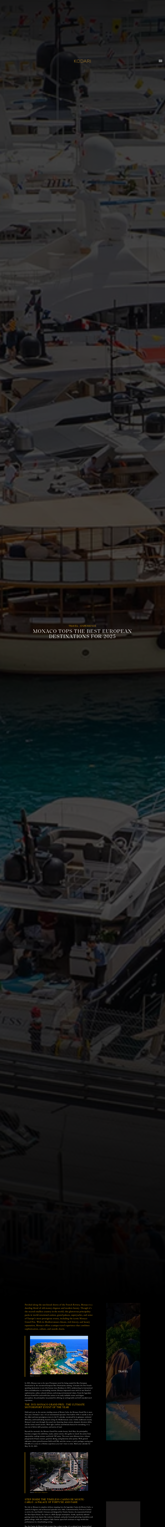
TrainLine (37, 1376)
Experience (88, 626)
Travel (74, 626)
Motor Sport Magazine (41, 1492)
